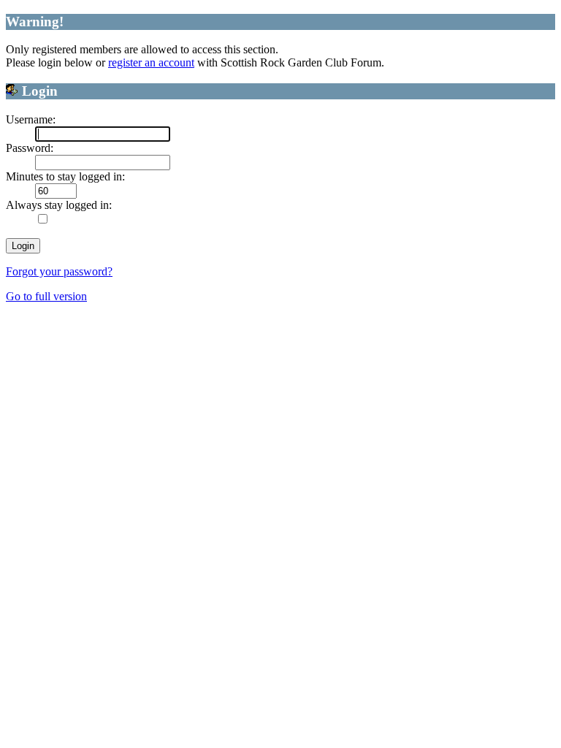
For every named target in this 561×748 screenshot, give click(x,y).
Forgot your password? (59, 271)
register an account (151, 62)
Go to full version (46, 296)
